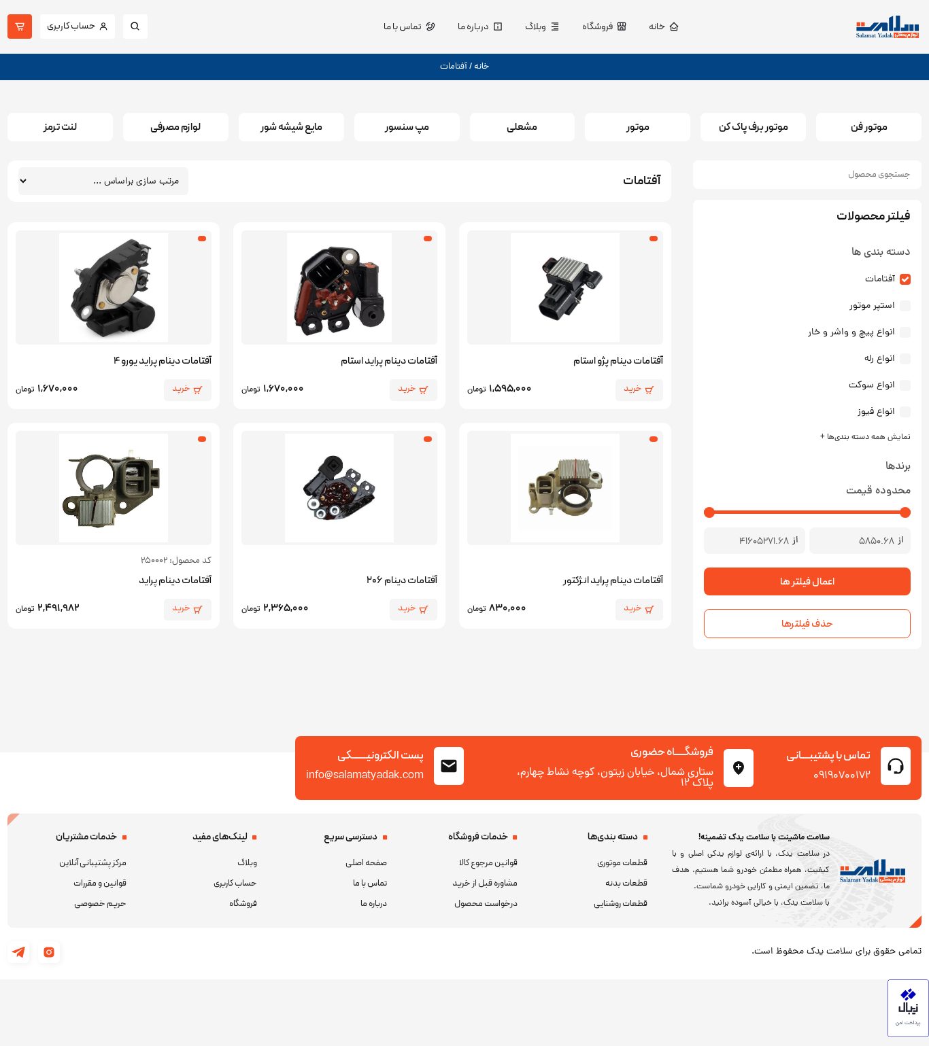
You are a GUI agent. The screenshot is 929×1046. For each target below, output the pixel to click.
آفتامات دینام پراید (175, 581)
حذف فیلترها (807, 624)
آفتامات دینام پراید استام (389, 361)
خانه (482, 66)
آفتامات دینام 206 (402, 581)
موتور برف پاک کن (753, 127)
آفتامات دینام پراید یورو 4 (163, 361)
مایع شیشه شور (291, 127)
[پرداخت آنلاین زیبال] (908, 1035)
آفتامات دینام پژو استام (618, 361)
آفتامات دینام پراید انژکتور (613, 581)
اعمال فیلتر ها (807, 582)
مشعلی (522, 127)
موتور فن (869, 127)
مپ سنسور (407, 127)
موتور (637, 127)
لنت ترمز (60, 127)
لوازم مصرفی (175, 127)
